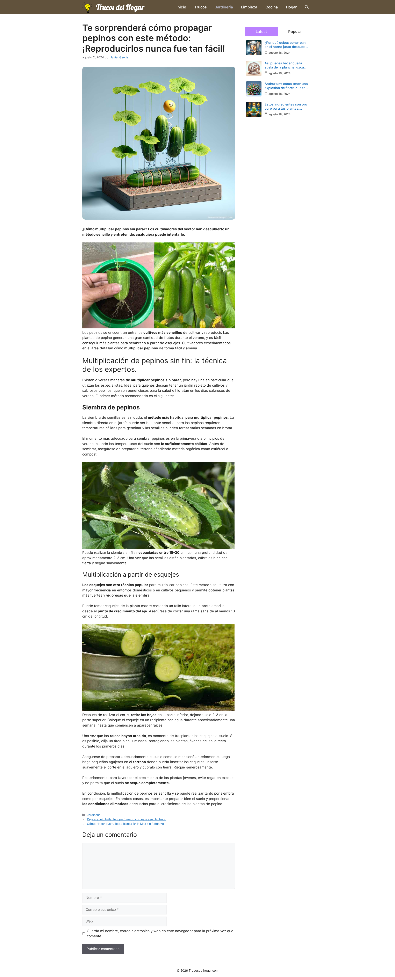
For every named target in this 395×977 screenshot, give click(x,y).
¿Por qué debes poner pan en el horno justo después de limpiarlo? (285, 45)
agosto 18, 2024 (279, 52)
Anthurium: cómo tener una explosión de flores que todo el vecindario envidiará (287, 86)
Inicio (181, 7)
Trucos (200, 7)
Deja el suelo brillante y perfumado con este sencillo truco (126, 819)
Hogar (291, 7)
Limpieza (249, 7)
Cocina (271, 7)
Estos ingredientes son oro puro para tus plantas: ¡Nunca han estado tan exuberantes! (286, 106)
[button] (307, 7)
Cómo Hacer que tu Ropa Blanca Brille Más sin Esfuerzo (125, 823)
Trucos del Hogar (120, 7)
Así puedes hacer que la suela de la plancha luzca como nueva (284, 65)
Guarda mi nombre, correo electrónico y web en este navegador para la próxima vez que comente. (160, 933)
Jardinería (224, 7)
